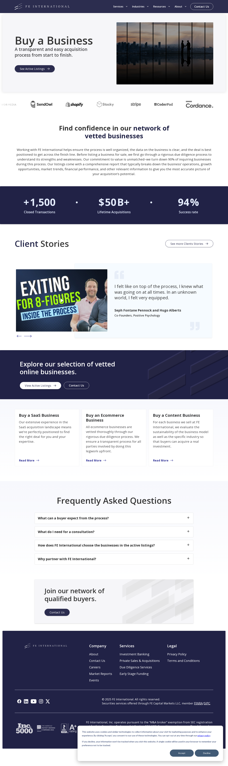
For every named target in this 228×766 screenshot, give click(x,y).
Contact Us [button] (97, 661)
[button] (120, 6)
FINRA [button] (198, 703)
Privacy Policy (176, 654)
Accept (181, 753)
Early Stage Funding (134, 674)
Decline (206, 753)
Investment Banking (134, 654)
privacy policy (203, 735)
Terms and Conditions (183, 661)
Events (94, 680)
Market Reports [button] (100, 674)
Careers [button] (95, 667)
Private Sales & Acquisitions (140, 661)
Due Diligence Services (136, 667)
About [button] (93, 654)
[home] (42, 6)
